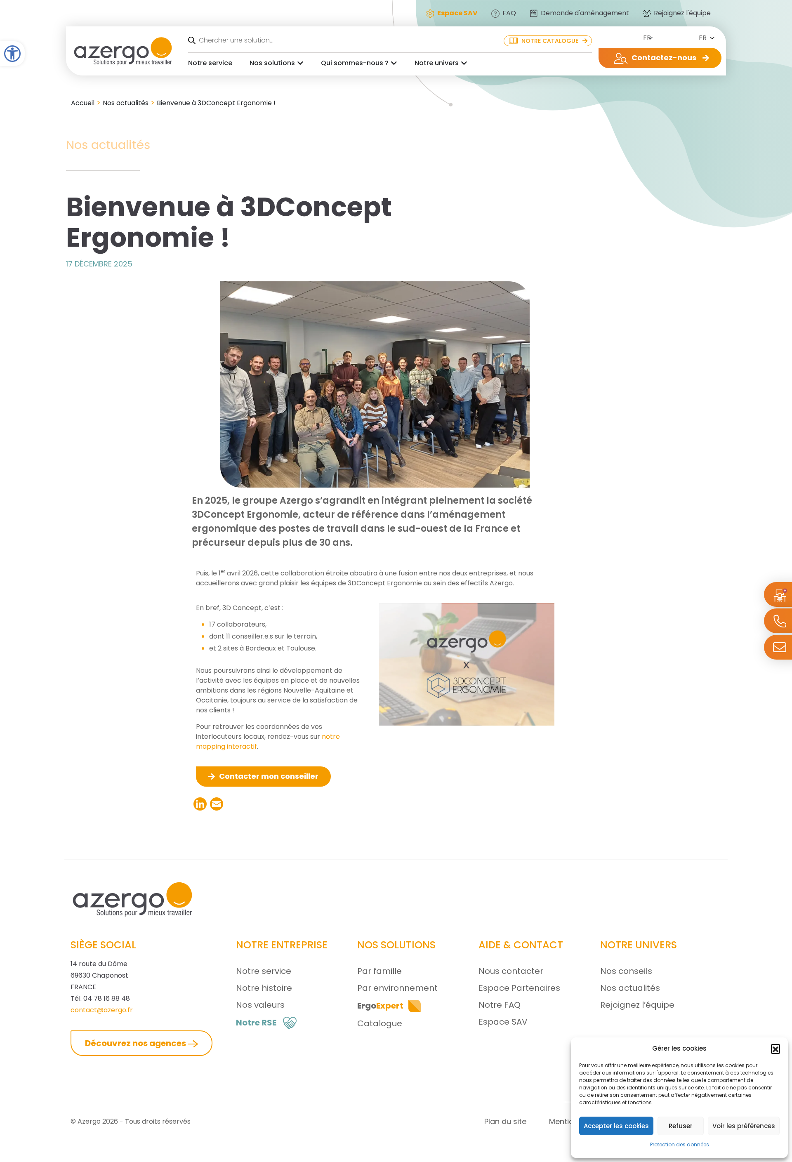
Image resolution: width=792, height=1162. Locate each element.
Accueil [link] (82, 103)
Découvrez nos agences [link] (136, 1043)
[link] (12, 53)
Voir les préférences (743, 1126)
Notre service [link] (210, 63)
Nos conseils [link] (626, 971)
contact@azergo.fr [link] (102, 1010)
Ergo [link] (380, 1005)
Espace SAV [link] (503, 1022)
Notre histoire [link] (264, 988)
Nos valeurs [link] (260, 1005)
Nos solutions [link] (272, 63)
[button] (775, 1048)
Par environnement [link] (397, 988)
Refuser (681, 1126)
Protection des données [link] (679, 1144)
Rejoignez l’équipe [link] (637, 1005)
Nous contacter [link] (510, 971)
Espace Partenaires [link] (519, 988)
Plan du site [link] (505, 1121)
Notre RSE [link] (256, 1022)
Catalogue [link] (379, 1023)
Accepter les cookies (616, 1126)
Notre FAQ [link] (499, 1005)
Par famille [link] (379, 971)
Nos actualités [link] (125, 103)
